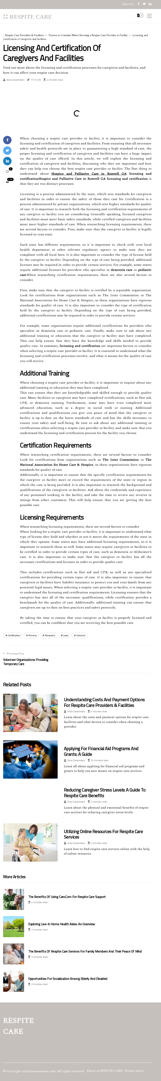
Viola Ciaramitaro (15, 79)
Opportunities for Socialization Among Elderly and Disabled (67, 979)
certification (14, 635)
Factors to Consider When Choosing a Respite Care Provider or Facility (88, 35)
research (50, 635)
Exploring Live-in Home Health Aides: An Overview (61, 924)
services (81, 635)
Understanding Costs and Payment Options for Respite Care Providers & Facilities (104, 702)
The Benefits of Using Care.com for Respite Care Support (67, 897)
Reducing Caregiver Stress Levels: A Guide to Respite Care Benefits (105, 792)
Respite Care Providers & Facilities (24, 35)
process (33, 635)
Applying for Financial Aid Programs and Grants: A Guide (101, 751)
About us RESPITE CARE (104, 1070)
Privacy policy (134, 1070)
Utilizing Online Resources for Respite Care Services (103, 834)
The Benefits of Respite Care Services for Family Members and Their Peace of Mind (85, 951)
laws (65, 635)
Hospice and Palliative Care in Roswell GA (89, 173)
